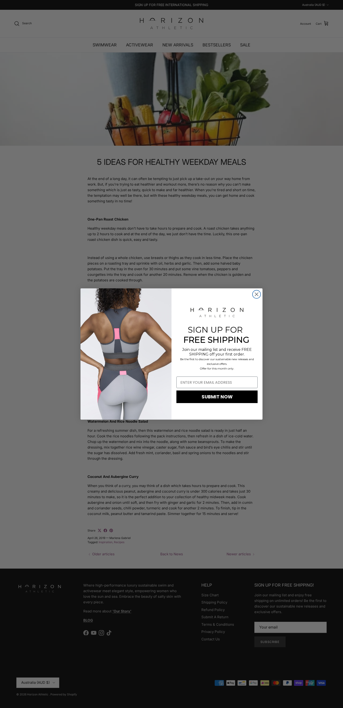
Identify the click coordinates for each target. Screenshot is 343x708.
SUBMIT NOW (217, 397)
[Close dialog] (256, 294)
